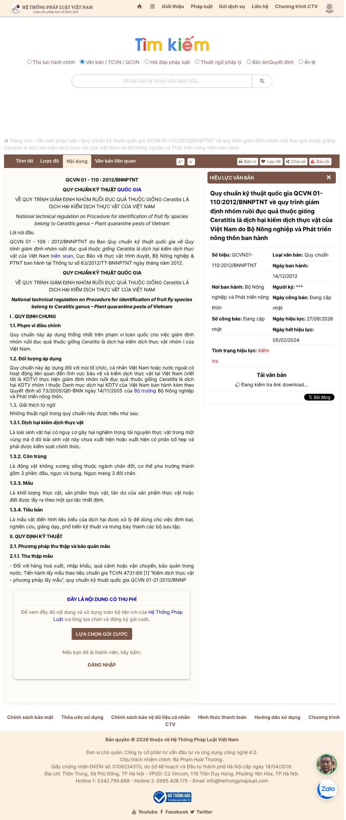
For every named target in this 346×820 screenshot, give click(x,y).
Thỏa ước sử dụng (82, 717)
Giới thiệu (173, 6)
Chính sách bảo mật (30, 717)
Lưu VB (273, 161)
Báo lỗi (322, 161)
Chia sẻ (297, 161)
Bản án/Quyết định (273, 62)
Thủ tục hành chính (54, 62)
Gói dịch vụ (232, 6)
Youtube (147, 812)
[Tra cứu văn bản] (172, 44)
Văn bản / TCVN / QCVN (113, 62)
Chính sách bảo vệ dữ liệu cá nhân (150, 717)
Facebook (176, 812)
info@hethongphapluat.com (237, 780)
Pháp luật (202, 6)
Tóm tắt (24, 161)
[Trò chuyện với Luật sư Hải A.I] (327, 764)
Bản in (249, 161)
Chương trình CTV (296, 6)
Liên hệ (260, 6)
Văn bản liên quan (115, 161)
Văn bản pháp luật (56, 140)
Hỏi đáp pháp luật (170, 62)
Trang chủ (21, 140)
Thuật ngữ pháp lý (221, 62)
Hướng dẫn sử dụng (277, 717)
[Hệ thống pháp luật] (50, 8)
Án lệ (309, 62)
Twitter (204, 812)
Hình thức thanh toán (222, 717)
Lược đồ (49, 161)
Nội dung (77, 161)
